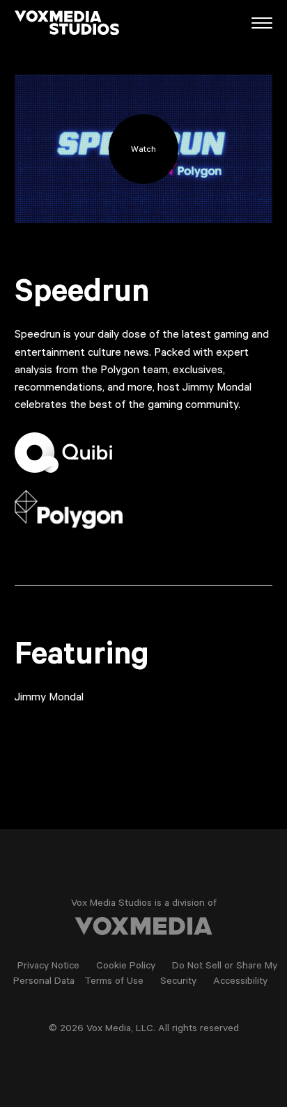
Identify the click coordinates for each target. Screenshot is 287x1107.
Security (178, 982)
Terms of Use (114, 982)
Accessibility (240, 982)
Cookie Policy (125, 967)
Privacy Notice (48, 967)
